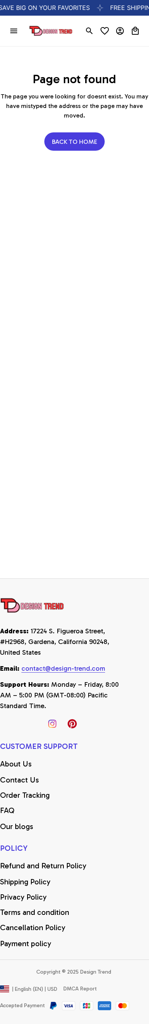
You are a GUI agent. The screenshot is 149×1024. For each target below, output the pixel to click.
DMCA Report (80, 988)
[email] (63, 668)
